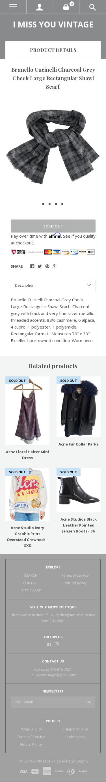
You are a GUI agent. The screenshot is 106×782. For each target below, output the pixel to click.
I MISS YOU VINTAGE (53, 24)
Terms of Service (31, 736)
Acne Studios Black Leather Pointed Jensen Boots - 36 (78, 525)
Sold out (53, 226)
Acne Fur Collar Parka (79, 444)
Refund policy (75, 583)
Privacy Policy (31, 729)
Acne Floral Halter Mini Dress (27, 454)
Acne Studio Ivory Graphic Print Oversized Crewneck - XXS (27, 536)
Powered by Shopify (71, 761)
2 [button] (50, 204)
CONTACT (31, 583)
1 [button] (43, 204)
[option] (53, 147)
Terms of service (75, 575)
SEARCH (31, 575)
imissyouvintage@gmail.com (53, 674)
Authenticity (75, 736)
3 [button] (56, 204)
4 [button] (62, 204)
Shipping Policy (75, 729)
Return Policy (31, 744)
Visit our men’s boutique (53, 607)
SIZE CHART (31, 590)
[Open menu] (13, 7)
